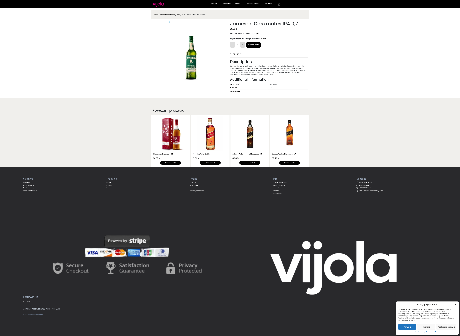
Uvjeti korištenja (279, 185)
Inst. (29, 301)
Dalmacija (194, 185)
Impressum (277, 193)
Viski (178, 15)
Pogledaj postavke (446, 327)
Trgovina (227, 4)
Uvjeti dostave (28, 185)
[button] (455, 304)
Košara (109, 185)
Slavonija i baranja (197, 191)
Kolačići (276, 188)
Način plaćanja (29, 188)
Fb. (24, 301)
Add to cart (253, 44)
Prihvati (407, 327)
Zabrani (426, 327)
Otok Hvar (194, 182)
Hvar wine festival (30, 191)
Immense (39, 314)
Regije (237, 4)
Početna (214, 4)
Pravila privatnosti (432, 332)
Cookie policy (420, 332)
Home (156, 15)
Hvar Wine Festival (252, 4)
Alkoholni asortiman (167, 15)
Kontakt (268, 4)
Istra (191, 188)
